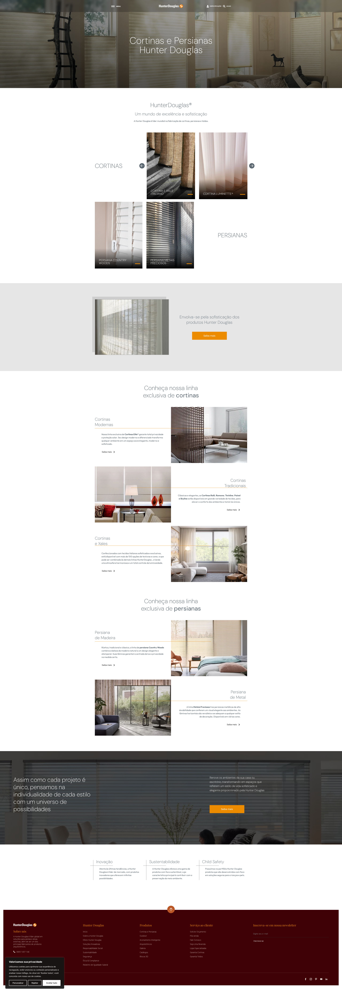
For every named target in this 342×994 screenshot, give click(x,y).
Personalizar (18, 983)
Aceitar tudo (51, 983)
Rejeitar (35, 983)
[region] (34, 973)
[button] (142, 165)
